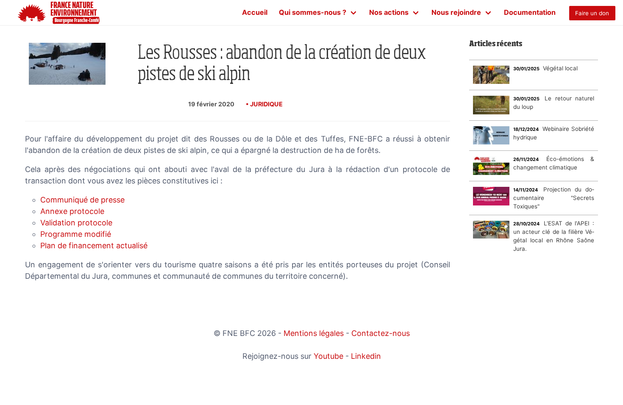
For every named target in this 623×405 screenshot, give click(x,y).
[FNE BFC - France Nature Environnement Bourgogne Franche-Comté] (13, 12)
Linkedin (366, 356)
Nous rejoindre (456, 12)
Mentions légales (314, 333)
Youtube (328, 356)
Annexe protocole (72, 211)
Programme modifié (75, 234)
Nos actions (389, 12)
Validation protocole (76, 222)
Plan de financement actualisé (93, 245)
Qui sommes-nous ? (312, 12)
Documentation (530, 12)
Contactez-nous (380, 333)
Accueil (254, 12)
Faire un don (592, 13)
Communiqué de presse (82, 199)
